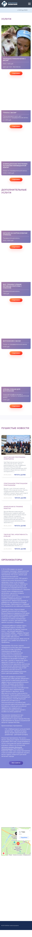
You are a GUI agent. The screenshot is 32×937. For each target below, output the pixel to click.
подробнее (16, 73)
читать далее (20, 475)
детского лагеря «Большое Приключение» (11, 748)
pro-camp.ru (16, 763)
